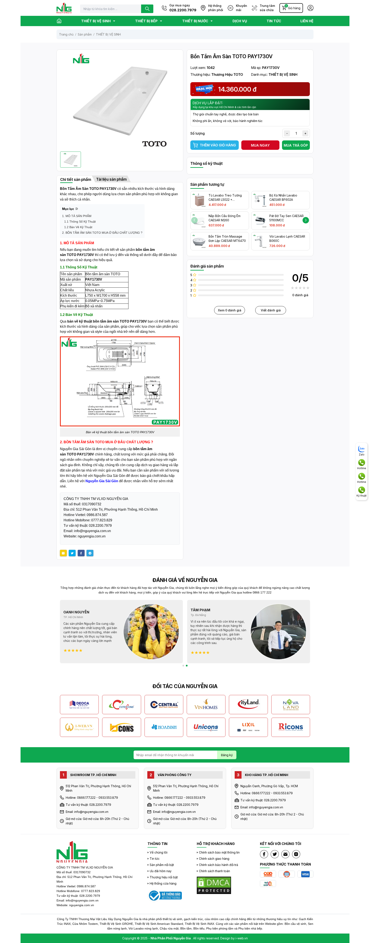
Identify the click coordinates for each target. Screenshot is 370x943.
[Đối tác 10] (206, 727)
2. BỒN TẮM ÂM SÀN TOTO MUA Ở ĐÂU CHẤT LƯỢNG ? (102, 232)
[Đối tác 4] (206, 704)
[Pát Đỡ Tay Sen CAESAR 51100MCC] (260, 221)
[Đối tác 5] (248, 704)
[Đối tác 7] (79, 727)
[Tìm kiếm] (147, 8)
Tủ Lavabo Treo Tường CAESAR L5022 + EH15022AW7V (225, 199)
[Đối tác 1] (79, 704)
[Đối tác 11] (248, 727)
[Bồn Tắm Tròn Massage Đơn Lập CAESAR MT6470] (199, 241)
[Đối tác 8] (121, 727)
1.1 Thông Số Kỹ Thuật (80, 221)
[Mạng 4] (296, 854)
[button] (306, 220)
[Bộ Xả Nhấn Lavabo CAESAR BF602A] (260, 200)
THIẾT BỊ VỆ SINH (283, 74)
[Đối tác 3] (164, 704)
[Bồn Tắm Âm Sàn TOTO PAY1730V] (120, 100)
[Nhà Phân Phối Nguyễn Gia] (165, 895)
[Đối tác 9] (164, 727)
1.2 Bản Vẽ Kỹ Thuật (78, 227)
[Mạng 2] (275, 854)
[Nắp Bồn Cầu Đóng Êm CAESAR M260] (199, 221)
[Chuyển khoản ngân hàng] (286, 874)
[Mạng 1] (264, 854)
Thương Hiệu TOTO (227, 74)
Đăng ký (227, 755)
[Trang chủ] (59, 21)
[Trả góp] (268, 883)
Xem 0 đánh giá (229, 310)
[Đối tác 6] (291, 704)
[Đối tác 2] (121, 704)
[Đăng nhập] (310, 8)
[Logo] (64, 8)
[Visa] (305, 874)
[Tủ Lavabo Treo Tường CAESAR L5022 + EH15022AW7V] (199, 200)
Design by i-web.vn (234, 938)
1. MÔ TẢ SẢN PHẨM (76, 216)
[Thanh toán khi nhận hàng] (268, 874)
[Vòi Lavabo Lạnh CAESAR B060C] (260, 241)
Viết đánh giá (271, 310)
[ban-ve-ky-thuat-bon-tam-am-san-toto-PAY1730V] (120, 381)
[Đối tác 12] (291, 727)
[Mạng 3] (285, 854)
